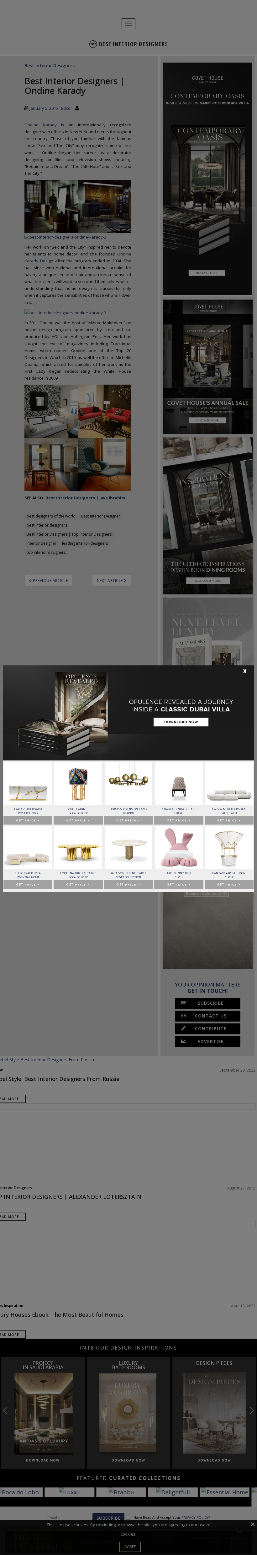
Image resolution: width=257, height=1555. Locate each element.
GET (28, 820)
